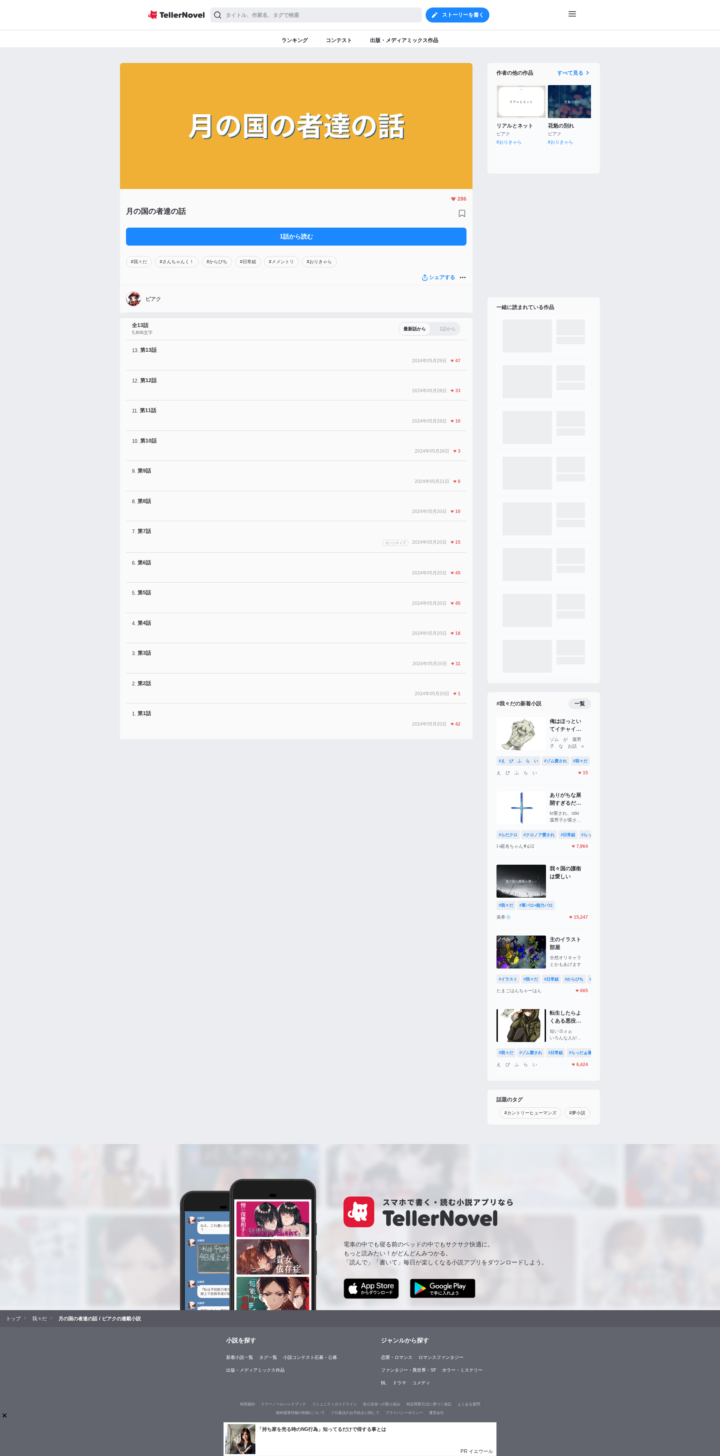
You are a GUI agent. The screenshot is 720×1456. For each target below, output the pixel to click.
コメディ (421, 1383)
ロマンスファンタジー (441, 1357)
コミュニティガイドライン (334, 1404)
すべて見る (570, 73)
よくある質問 (469, 1404)
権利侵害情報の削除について (300, 1413)
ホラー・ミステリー (462, 1370)
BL (384, 1383)
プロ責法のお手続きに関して (355, 1413)
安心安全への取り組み (381, 1404)
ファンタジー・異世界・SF (408, 1370)
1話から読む (296, 236)
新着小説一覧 (239, 1357)
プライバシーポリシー (404, 1413)
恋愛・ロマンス (396, 1357)
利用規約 (247, 1404)
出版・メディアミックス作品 (255, 1370)
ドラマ (399, 1383)
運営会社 (436, 1413)
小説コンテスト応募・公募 (310, 1357)
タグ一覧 (268, 1357)
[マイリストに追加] (462, 213)
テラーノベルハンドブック (283, 1404)
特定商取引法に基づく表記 (429, 1404)
